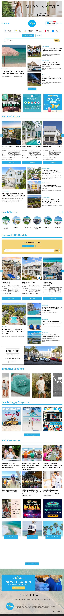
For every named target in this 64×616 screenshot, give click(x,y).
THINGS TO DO (27, 599)
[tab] (28, 35)
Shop (13, 599)
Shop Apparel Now (32, 536)
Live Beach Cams (10, 31)
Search (56, 40)
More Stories (32, 89)
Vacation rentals (28, 35)
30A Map (48, 31)
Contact (49, 599)
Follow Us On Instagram (32, 563)
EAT (32, 599)
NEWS (16, 599)
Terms (57, 614)
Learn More (11, 162)
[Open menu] (60, 23)
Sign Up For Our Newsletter (53, 536)
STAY (35, 599)
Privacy (61, 614)
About (45, 614)
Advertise (53, 614)
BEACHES (21, 599)
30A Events (40, 31)
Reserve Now (11, 298)
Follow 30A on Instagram (11, 536)
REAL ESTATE (40, 599)
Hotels (39, 35)
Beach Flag (20, 31)
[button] (1, 135)
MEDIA (45, 599)
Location (7, 39)
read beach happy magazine (32, 434)
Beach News (57, 31)
